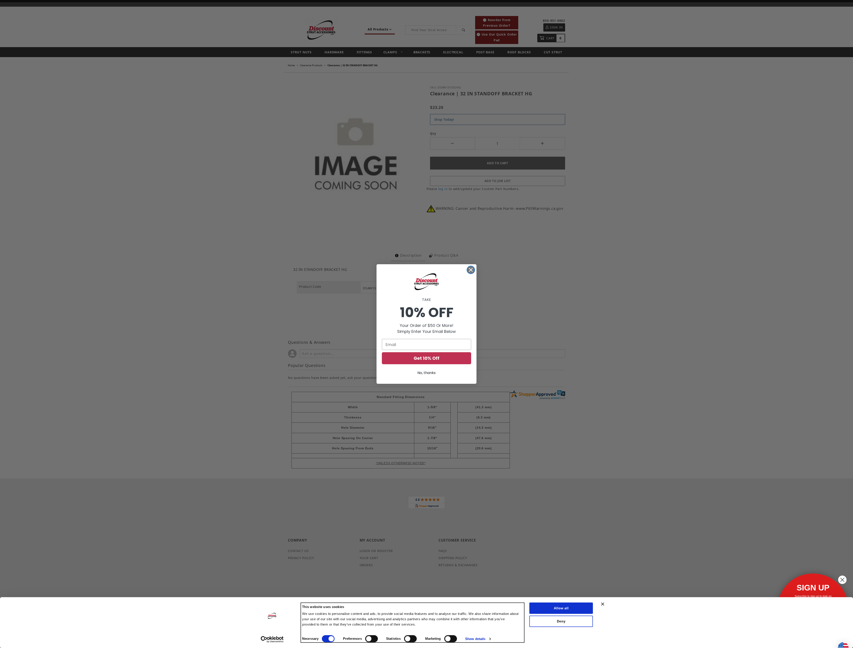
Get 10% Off (426, 358)
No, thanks (426, 372)
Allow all (561, 608)
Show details (475, 639)
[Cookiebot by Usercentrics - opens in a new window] (272, 639)
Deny (561, 621)
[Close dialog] (471, 270)
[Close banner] (602, 604)
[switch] (371, 638)
